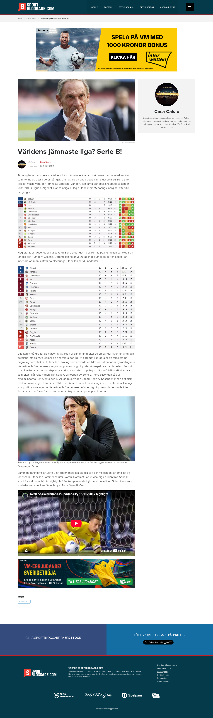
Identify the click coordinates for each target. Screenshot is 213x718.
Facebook (73, 638)
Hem (20, 18)
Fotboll (108, 7)
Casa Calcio (31, 18)
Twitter (179, 635)
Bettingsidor (147, 7)
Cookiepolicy (162, 672)
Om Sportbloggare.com (167, 665)
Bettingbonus (126, 7)
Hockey (94, 7)
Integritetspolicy (164, 668)
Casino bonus (167, 7)
